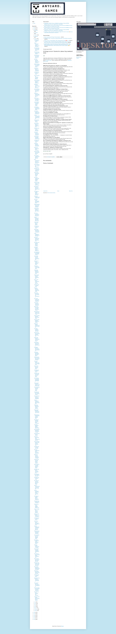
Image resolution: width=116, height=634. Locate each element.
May (35, 604)
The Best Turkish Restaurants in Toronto (36, 546)
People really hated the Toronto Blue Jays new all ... (36, 412)
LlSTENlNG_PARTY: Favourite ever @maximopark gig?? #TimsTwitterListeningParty (58, 38)
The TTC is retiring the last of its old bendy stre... (36, 214)
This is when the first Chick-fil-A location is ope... (36, 90)
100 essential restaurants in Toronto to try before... (37, 108)
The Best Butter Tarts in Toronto (36, 121)
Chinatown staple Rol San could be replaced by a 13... (37, 349)
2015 (34, 616)
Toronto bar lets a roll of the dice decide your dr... (36, 56)
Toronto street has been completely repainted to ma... (36, 550)
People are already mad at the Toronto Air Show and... (37, 95)
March (35, 607)
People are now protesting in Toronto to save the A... (36, 532)
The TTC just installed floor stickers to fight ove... (36, 157)
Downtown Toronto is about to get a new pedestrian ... (37, 86)
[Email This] (57, 157)
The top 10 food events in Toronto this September (36, 397)
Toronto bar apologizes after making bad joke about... (36, 354)
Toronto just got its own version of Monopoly (36, 129)
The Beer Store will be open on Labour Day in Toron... (36, 375)
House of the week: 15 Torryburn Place (36, 367)
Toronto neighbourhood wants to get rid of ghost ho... (36, 528)
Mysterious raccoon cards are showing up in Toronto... (36, 456)
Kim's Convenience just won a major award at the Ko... (36, 161)
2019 (34, 29)
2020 (34, 27)
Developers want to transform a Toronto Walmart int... (36, 249)
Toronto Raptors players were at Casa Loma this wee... (36, 443)
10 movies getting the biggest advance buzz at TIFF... (37, 426)
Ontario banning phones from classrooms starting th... (36, 205)
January (35, 610)
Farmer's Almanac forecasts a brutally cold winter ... (36, 290)
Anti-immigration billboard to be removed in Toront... (37, 431)
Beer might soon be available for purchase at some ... (37, 253)
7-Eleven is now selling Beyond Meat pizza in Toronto (36, 598)
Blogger (62, 626)
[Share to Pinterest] (61, 157)
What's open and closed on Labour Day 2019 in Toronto (36, 308)
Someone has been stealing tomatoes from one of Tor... (37, 334)
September (36, 36)
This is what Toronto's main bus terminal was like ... (36, 258)
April (35, 606)
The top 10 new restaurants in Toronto (37, 53)
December (36, 30)
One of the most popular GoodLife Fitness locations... (36, 244)
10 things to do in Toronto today (36, 41)
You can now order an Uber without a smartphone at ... (37, 585)
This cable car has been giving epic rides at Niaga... (36, 482)
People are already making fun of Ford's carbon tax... (37, 325)
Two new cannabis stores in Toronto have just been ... (36, 61)
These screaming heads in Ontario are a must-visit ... (36, 45)
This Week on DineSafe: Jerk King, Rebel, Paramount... (36, 421)
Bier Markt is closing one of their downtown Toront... (36, 542)
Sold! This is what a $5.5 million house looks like (36, 572)
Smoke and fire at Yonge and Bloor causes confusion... (36, 358)
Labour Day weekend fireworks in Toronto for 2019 (36, 272)
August (35, 38)
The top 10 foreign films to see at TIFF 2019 (36, 267)
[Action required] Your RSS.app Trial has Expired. (52, 37)
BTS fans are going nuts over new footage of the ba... (37, 188)
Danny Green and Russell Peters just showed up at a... (36, 344)
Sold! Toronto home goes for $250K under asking (36, 137)
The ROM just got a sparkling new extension (36, 593)
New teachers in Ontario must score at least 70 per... (36, 313)
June (35, 603)
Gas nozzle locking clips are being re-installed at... (36, 300)
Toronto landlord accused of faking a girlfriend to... (37, 81)
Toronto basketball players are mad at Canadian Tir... (36, 492)
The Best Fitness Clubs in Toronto (37, 434)
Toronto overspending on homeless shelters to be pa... (37, 117)
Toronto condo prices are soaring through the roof (36, 277)
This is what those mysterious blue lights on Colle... (36, 523)
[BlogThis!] (58, 157)
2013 (34, 619)
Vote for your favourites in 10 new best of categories (36, 230)
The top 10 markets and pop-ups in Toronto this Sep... (36, 239)
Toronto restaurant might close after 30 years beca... (37, 402)
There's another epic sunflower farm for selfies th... (36, 511)
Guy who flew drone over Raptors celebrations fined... (36, 125)
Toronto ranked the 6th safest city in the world (36, 153)
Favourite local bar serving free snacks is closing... (37, 393)
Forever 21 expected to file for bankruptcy (36, 149)
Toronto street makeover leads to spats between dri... (37, 384)
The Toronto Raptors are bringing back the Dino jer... (37, 112)
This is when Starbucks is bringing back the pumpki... (37, 568)
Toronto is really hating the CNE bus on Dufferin (36, 321)
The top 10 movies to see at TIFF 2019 (37, 197)
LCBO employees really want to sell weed (36, 234)
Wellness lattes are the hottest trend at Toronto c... (36, 515)
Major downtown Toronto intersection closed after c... (37, 580)
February (35, 609)
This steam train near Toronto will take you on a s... (36, 49)
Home (34, 23)
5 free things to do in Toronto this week (36, 475)
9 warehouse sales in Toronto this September (36, 69)
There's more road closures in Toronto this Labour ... (37, 99)
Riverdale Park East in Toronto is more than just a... (36, 471)
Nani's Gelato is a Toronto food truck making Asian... (36, 466)
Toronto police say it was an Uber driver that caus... (36, 560)
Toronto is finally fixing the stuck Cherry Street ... (36, 317)
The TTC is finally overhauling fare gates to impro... (36, 201)
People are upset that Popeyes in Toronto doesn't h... (36, 407)
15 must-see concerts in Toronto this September (36, 304)
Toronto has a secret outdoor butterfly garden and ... (37, 506)
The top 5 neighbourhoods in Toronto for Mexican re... (36, 451)
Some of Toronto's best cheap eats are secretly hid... (37, 487)
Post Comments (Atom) (51, 192)
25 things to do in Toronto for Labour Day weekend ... (36, 170)
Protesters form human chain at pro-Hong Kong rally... (36, 564)
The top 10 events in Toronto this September (36, 133)
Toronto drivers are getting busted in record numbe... (36, 104)
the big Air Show (48, 60)
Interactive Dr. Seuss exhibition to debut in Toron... (36, 263)
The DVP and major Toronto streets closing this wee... (37, 555)
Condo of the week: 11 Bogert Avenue (36, 223)
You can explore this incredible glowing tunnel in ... (36, 77)
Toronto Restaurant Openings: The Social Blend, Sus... (36, 219)
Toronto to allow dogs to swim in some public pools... (37, 183)
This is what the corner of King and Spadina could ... (36, 537)
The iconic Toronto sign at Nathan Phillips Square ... (36, 179)
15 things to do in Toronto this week (36, 447)
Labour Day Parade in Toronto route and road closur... (36, 339)
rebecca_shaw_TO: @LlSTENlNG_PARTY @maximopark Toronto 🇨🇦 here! (56, 40)
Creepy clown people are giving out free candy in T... (36, 210)
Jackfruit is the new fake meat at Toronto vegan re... (36, 461)
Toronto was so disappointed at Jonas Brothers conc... (36, 416)
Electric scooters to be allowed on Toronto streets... (37, 65)
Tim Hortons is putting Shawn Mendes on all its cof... (36, 193)
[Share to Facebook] (60, 157)
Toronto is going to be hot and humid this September (36, 589)
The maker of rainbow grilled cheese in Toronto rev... (36, 498)
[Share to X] (59, 157)
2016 (34, 615)
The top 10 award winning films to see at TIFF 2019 (36, 363)
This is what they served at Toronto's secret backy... (37, 389)
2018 (34, 612)
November (36, 32)
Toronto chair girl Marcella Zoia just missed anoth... (36, 174)
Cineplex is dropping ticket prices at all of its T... (36, 144)
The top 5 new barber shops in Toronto (36, 502)
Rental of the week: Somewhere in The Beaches (36, 281)
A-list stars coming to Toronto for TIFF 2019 (36, 330)
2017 (34, 613)
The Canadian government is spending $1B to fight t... (36, 380)
